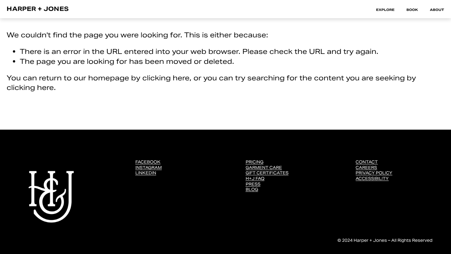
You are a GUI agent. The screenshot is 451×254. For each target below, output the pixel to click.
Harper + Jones (37, 9)
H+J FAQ (255, 178)
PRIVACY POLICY (374, 172)
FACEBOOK (147, 161)
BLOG (252, 189)
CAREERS (366, 167)
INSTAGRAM (148, 167)
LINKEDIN (145, 172)
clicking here (166, 77)
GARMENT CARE (264, 167)
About (437, 10)
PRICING (254, 161)
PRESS (253, 184)
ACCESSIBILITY (372, 178)
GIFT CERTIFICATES (267, 172)
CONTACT (367, 161)
